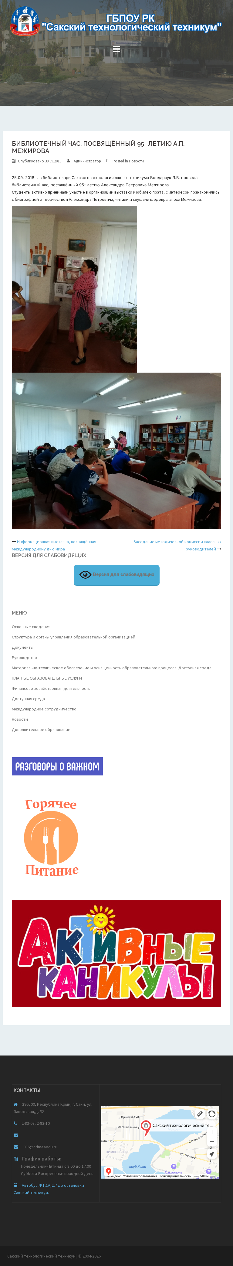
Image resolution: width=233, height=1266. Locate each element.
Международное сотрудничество (44, 709)
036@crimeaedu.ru (39, 1147)
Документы (22, 647)
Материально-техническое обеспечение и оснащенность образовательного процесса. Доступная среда (111, 668)
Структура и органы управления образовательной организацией (73, 637)
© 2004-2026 (89, 1256)
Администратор (87, 161)
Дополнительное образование (41, 729)
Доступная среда (28, 698)
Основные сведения (31, 626)
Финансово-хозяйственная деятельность (51, 688)
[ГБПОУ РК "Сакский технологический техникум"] (116, 23)
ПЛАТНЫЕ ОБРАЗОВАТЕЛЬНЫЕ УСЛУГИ (47, 678)
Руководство (24, 657)
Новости (136, 161)
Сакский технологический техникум (41, 1256)
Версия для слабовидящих (123, 574)
